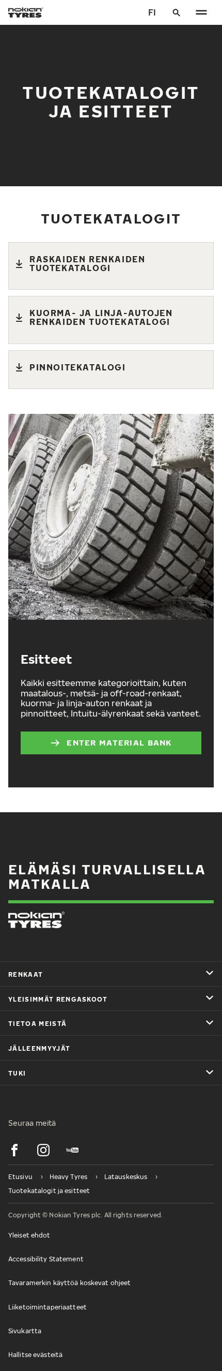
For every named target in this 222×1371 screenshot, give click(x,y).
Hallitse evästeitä (35, 1355)
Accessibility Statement (46, 1259)
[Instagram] (43, 1150)
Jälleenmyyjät (39, 1048)
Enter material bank (119, 742)
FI (152, 12)
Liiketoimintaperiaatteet (47, 1307)
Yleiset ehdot (29, 1235)
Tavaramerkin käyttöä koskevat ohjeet (69, 1283)
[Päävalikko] (201, 12)
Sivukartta (24, 1331)
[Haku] (176, 12)
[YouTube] (72, 1150)
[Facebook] (14, 1150)
